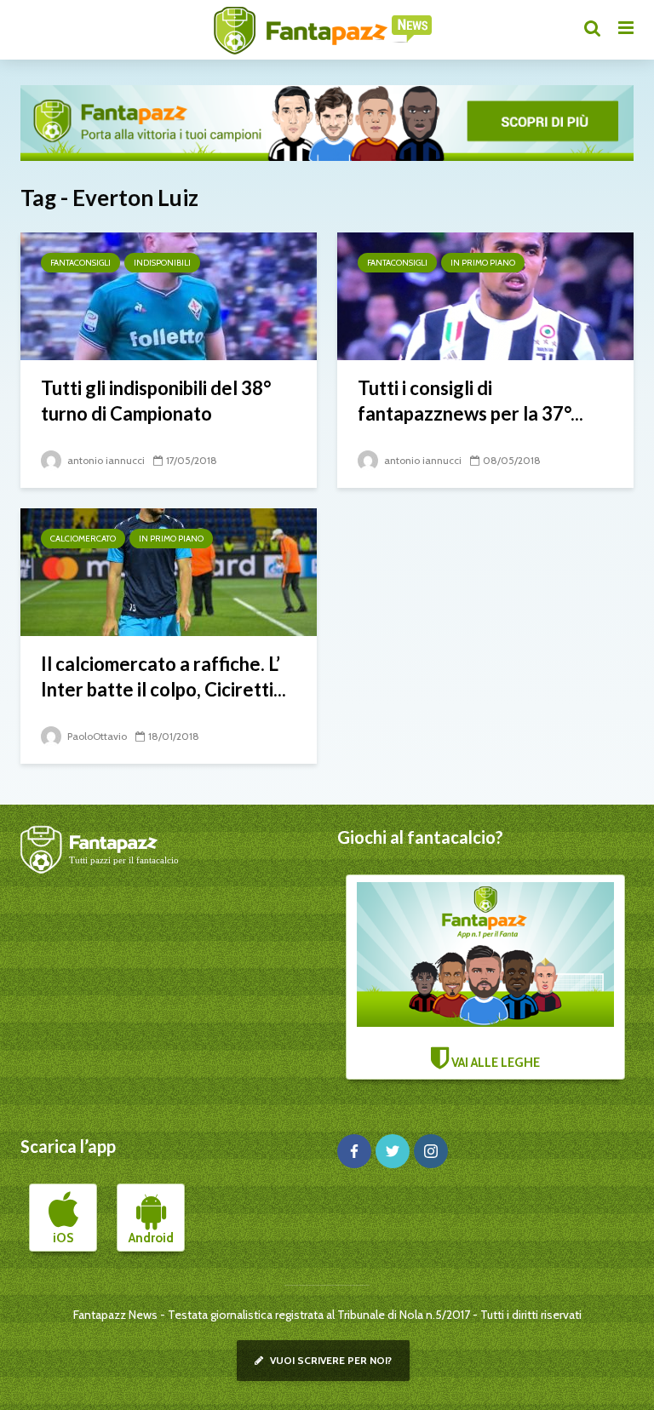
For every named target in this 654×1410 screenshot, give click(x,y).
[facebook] (354, 1151)
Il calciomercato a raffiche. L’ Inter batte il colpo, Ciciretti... (163, 676)
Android (151, 1238)
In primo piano (482, 262)
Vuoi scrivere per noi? (329, 1360)
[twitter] (393, 1151)
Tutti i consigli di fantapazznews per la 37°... (470, 400)
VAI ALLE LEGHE (494, 1062)
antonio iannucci (105, 460)
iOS (63, 1238)
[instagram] (431, 1151)
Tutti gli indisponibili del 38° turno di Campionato (156, 400)
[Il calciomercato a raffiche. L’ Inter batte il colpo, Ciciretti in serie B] (168, 571)
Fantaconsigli (80, 262)
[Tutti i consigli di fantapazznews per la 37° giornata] (485, 295)
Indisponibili (162, 262)
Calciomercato (83, 538)
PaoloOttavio (96, 736)
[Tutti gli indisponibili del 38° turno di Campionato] (168, 295)
